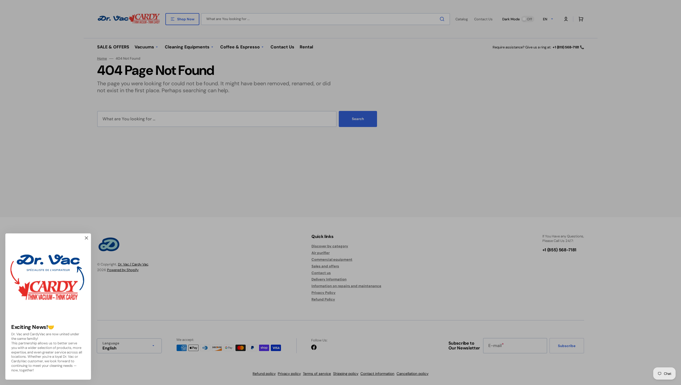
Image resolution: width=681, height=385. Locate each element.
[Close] (86, 238)
